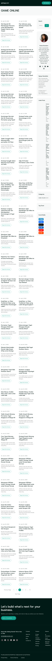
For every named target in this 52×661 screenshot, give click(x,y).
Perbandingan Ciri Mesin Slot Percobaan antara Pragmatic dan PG (8, 573)
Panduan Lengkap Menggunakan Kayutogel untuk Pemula (26, 371)
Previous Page (7, 589)
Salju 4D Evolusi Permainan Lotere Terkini (26, 161)
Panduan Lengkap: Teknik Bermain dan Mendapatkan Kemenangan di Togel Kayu (7, 212)
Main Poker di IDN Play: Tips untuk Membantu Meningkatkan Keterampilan (26, 185)
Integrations (48, 645)
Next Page (17, 594)
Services (37, 641)
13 (29, 589)
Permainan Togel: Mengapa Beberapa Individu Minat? (7, 327)
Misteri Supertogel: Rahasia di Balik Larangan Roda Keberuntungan (47, 174)
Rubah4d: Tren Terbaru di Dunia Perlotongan (8, 257)
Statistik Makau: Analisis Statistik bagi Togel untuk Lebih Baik (26, 393)
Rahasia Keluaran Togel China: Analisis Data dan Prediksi (26, 528)
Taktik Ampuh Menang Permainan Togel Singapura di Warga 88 (8, 415)
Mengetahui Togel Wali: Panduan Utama (8, 370)
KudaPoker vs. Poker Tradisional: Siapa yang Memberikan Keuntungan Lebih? (8, 303)
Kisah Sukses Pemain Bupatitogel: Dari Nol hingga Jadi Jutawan (7, 73)
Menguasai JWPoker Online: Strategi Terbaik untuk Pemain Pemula (8, 484)
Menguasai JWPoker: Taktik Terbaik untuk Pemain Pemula (7, 460)
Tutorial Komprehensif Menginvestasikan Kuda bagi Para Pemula (47, 130)
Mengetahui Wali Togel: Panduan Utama (26, 348)
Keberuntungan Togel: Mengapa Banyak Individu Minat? (25, 327)
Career (27, 636)
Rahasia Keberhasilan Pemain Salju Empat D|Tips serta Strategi (7, 349)
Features (37, 643)
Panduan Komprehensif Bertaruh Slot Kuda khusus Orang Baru (47, 109)
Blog (27, 638)
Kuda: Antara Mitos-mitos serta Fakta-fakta (8, 550)
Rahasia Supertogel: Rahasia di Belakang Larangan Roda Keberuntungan (47, 151)
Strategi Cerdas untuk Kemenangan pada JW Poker (26, 140)
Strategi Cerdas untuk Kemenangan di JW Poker (25, 118)
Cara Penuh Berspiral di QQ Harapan (8, 528)
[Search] (47, 25)
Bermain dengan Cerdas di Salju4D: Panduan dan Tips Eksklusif (8, 280)
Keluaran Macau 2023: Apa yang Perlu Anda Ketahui (26, 573)
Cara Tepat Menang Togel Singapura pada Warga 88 (7, 438)
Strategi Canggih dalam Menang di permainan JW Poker (8, 162)
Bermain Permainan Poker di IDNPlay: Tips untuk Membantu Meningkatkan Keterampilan (7, 186)
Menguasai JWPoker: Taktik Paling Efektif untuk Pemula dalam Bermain (26, 484)
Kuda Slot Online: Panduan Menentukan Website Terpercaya (7, 506)
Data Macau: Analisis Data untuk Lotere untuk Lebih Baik (8, 393)
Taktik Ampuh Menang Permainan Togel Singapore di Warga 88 (26, 415)
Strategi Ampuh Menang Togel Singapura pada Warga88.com (26, 438)
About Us (28, 634)
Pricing (37, 645)
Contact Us (28, 640)
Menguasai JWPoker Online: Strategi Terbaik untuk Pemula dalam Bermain (26, 461)
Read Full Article (6, 41)
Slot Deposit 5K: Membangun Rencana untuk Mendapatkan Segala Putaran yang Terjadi (7, 27)
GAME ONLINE (42, 198)
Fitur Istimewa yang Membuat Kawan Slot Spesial (25, 25)
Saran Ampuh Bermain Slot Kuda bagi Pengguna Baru (26, 551)
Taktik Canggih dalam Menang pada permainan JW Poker (7, 140)
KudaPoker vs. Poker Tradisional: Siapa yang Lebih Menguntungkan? (26, 303)
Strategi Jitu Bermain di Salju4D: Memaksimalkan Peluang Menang (8, 51)
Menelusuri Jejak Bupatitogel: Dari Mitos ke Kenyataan (26, 210)
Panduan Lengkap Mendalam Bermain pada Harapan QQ (25, 506)
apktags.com (5, 3)
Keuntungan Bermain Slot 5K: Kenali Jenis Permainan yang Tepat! (26, 73)
